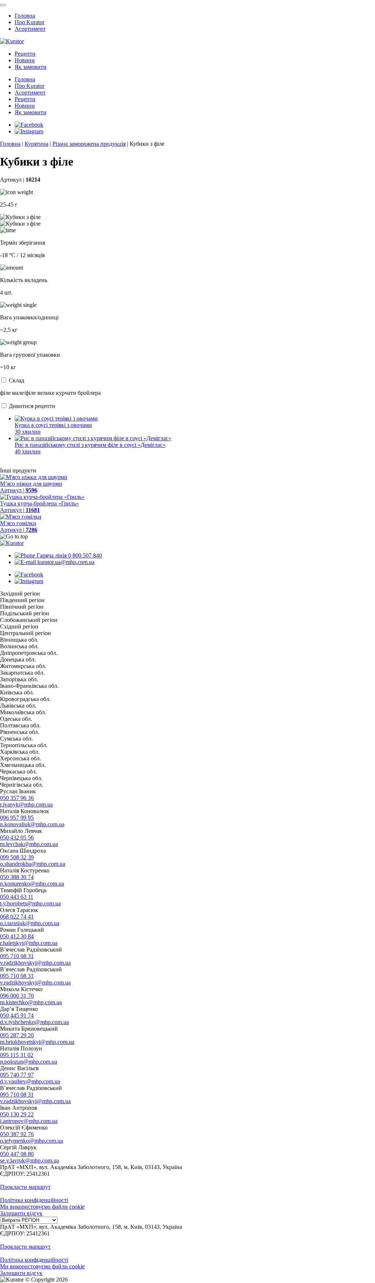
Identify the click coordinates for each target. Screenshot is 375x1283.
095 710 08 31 (17, 956)
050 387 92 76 (17, 1134)
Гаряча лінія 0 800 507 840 (68, 555)
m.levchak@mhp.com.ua (29, 844)
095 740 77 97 (17, 1075)
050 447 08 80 (17, 1154)
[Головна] (12, 543)
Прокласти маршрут (25, 1187)
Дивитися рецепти (32, 406)
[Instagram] (29, 131)
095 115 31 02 (16, 1055)
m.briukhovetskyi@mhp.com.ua (37, 1042)
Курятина (36, 144)
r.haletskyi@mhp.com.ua (28, 943)
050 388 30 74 (17, 877)
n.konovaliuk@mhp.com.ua (32, 824)
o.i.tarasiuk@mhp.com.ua (29, 923)
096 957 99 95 (17, 818)
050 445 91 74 (17, 1015)
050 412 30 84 (17, 936)
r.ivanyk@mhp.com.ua (26, 804)
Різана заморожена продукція (89, 144)
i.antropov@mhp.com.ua (28, 1121)
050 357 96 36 (17, 798)
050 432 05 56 (17, 837)
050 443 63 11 (16, 897)
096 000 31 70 (17, 996)
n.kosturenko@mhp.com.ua (32, 883)
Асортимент (30, 29)
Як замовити (31, 67)
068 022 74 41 (17, 916)
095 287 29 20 (17, 1035)
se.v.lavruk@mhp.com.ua (29, 1160)
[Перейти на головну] (12, 41)
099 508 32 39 (17, 857)
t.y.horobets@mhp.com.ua (30, 903)
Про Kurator (29, 22)
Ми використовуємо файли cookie (42, 1207)
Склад (16, 380)
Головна (25, 15)
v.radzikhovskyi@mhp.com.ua (35, 963)
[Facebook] (29, 125)
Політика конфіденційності (34, 1200)
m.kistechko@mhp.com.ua (31, 1002)
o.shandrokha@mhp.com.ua (32, 864)
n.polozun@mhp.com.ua (28, 1061)
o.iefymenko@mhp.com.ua (31, 1141)
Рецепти (25, 54)
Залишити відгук (21, 1213)
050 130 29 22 (17, 1114)
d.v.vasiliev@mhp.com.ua (30, 1081)
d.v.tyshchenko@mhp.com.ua (34, 1022)
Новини (25, 60)
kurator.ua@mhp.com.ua (65, 562)
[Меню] (3, 5)
